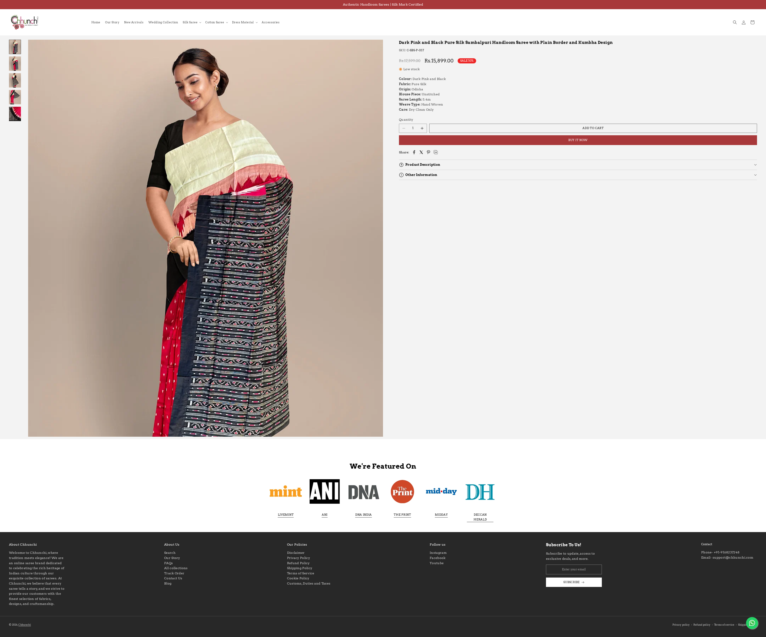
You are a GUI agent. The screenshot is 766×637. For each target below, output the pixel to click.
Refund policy (702, 624)
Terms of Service (300, 573)
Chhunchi (24, 624)
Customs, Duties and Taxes (309, 583)
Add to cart (593, 128)
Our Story (172, 558)
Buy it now (578, 140)
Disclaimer (296, 553)
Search (170, 553)
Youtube (437, 563)
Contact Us (173, 578)
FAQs (168, 563)
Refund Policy (298, 563)
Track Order (174, 573)
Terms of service (724, 624)
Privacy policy (681, 624)
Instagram (438, 553)
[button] (191, 22)
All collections (176, 568)
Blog (167, 583)
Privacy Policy (298, 558)
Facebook (437, 558)
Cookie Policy (298, 578)
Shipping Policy (299, 568)
